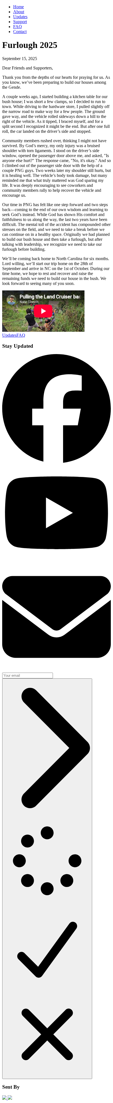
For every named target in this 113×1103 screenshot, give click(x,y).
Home (18, 6)
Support (20, 21)
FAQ (17, 26)
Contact (20, 31)
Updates (20, 16)
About (18, 11)
